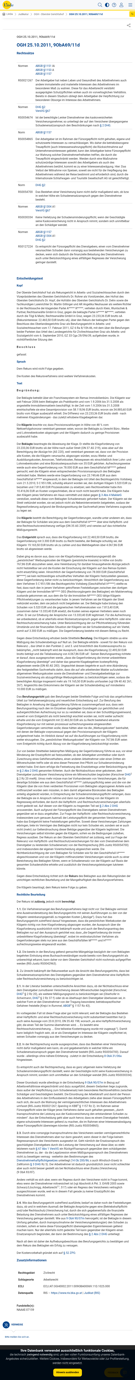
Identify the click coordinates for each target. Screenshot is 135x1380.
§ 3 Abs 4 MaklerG (110, 495)
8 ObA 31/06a (113, 1056)
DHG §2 (40, 107)
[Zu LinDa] (8, 5)
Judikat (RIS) (92, 1293)
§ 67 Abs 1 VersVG (47, 1148)
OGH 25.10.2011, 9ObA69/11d (86, 14)
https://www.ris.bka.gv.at (66, 1293)
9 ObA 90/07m (94, 1082)
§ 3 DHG (35, 1164)
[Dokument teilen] (129, 25)
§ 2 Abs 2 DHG (29, 770)
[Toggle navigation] (121, 5)
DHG (128, 774)
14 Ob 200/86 (80, 1160)
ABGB (66, 1005)
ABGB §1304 (44, 206)
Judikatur (23, 14)
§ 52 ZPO (69, 1253)
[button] (100, 5)
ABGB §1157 (44, 73)
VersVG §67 (43, 111)
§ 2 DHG (105, 125)
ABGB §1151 (44, 66)
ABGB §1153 (44, 70)
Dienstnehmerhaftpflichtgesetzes (37, 1160)
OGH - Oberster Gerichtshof (49, 14)
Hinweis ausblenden (67, 1372)
